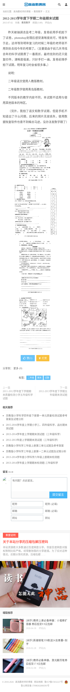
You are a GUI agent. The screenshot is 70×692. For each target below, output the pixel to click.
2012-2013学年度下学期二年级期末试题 (31, 18)
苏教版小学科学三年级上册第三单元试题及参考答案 (35, 445)
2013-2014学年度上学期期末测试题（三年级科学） (34, 434)
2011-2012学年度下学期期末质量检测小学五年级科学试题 (18, 395)
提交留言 (58, 494)
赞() (29, 358)
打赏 (44, 358)
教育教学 (38, 11)
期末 (39, 378)
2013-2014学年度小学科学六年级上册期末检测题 (33, 457)
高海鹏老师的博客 (35, 4)
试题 (47, 378)
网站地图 (38, 682)
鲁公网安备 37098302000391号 (35, 685)
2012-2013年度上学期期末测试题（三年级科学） (33, 440)
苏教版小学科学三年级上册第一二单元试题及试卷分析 (36, 451)
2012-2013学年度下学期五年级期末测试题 (53, 393)
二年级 (31, 378)
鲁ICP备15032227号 (53, 682)
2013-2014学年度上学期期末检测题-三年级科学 (32, 463)
